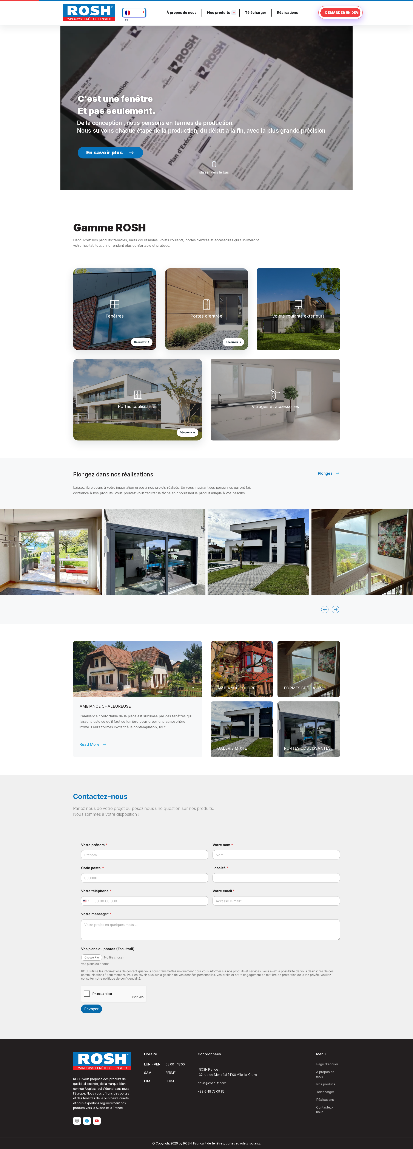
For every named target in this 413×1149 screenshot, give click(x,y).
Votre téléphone (96, 891)
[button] (324, 609)
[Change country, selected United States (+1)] (86, 901)
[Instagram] (77, 1121)
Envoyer (91, 1009)
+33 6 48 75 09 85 (211, 1091)
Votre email (223, 891)
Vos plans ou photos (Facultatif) (108, 949)
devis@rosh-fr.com (212, 1083)
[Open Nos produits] (233, 12)
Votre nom (223, 845)
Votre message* (96, 914)
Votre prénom (94, 845)
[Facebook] (87, 1121)
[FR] (134, 12)
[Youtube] (97, 1121)
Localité (220, 868)
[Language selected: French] (134, 12)
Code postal (92, 868)
